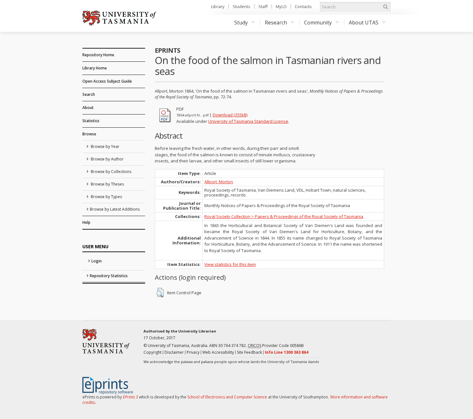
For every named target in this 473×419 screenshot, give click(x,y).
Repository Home (98, 55)
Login (96, 261)
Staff (263, 6)
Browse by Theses (107, 184)
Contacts (303, 6)
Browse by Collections (110, 171)
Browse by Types (106, 196)
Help (86, 222)
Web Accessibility (218, 352)
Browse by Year (104, 146)
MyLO (281, 6)
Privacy (193, 352)
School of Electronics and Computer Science (227, 397)
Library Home (94, 68)
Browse (89, 134)
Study (241, 22)
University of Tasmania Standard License (248, 121)
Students (241, 6)
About (88, 107)
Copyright (153, 352)
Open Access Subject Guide (107, 81)
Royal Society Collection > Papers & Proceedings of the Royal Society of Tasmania (283, 216)
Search (88, 94)
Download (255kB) (230, 115)
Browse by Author (107, 159)
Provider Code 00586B (276, 345)
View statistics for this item (230, 264)
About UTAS (363, 22)
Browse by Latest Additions (115, 209)
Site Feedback (249, 352)
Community (318, 22)
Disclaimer (174, 352)
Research (276, 22)
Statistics (90, 120)
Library (218, 6)
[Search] (385, 7)
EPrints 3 (130, 397)
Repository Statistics (109, 275)
